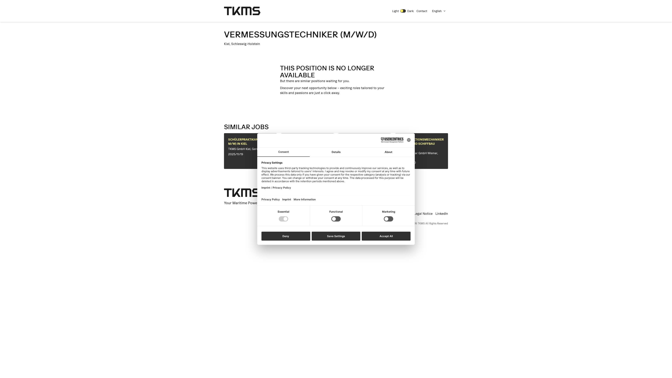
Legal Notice (423, 213)
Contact (421, 11)
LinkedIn (441, 213)
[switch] (403, 10)
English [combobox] (437, 11)
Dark (410, 11)
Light (395, 11)
